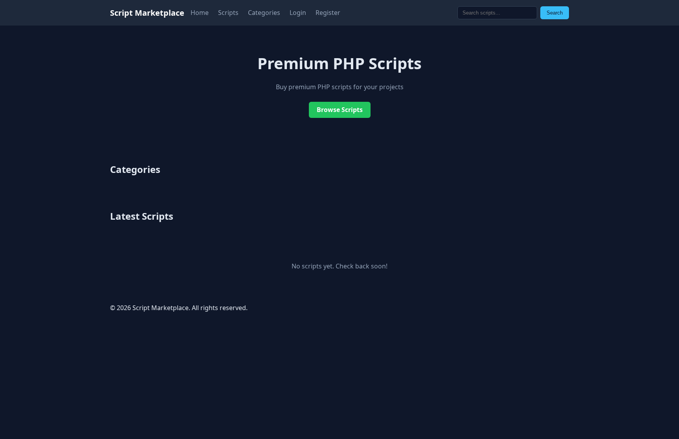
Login (298, 12)
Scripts (228, 12)
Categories (264, 12)
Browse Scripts (340, 109)
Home (200, 12)
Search (555, 13)
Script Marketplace (147, 12)
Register (328, 12)
